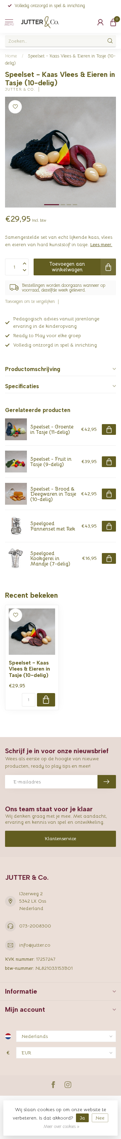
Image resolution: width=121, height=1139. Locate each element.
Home (11, 56)
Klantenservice (60, 838)
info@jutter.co (34, 945)
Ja (82, 1118)
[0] (113, 22)
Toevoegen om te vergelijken (30, 301)
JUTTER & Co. (20, 89)
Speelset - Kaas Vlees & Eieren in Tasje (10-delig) (29, 669)
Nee (100, 1118)
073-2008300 (35, 926)
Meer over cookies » (61, 1126)
